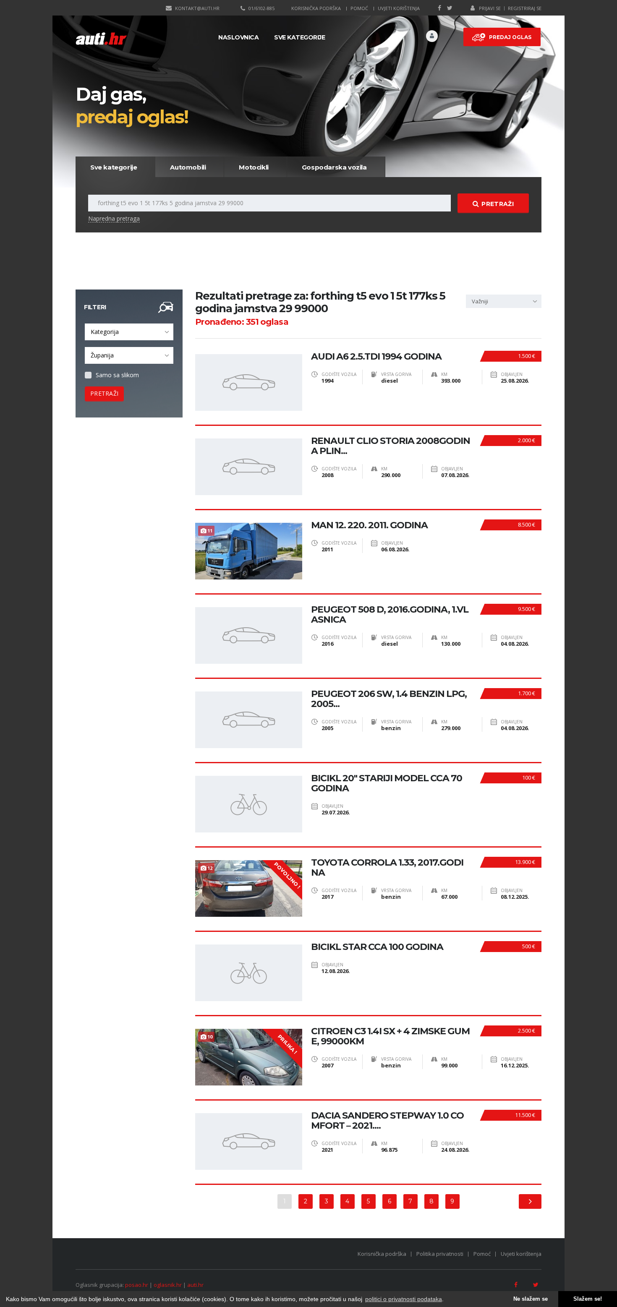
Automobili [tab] (188, 167)
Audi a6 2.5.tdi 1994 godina (376, 357)
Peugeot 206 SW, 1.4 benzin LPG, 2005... (389, 699)
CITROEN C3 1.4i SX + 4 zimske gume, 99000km (390, 1036)
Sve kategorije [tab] (113, 167)
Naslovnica (238, 37)
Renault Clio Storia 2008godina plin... (390, 446)
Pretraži (497, 204)
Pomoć (359, 8)
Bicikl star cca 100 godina (377, 947)
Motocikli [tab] (253, 167)
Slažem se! (587, 1299)
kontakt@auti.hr (197, 8)
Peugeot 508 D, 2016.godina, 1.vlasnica (389, 615)
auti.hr (195, 1285)
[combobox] (129, 331)
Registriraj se (524, 8)
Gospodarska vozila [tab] (334, 167)
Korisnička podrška (316, 8)
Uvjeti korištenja (399, 8)
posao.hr (136, 1285)
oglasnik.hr (168, 1285)
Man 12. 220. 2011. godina (369, 525)
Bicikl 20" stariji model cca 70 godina (386, 783)
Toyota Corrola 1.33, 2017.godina (387, 868)
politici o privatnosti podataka (403, 1299)
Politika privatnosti (439, 1253)
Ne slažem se (530, 1299)
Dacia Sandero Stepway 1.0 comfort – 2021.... (387, 1121)
